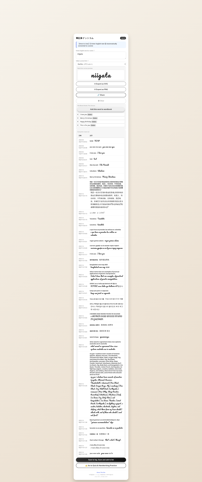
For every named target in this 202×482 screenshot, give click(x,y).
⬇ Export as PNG (101, 89)
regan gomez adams (97, 241)
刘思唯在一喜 (94, 434)
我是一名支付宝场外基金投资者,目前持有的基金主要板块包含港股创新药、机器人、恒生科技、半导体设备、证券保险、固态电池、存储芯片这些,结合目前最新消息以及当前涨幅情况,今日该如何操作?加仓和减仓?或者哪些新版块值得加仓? (106, 186)
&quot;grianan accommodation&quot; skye (105, 420)
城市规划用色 (94, 260)
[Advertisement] (101, 17)
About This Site (101, 472)
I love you (93, 153)
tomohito (93, 225)
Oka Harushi (94, 165)
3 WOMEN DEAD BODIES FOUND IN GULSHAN (105, 314)
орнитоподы (94, 337)
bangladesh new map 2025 (99, 265)
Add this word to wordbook (101, 109)
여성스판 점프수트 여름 (97, 299)
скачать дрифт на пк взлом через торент (104, 246)
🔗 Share (101, 95)
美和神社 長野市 (95, 325)
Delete (90, 114)
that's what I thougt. (97, 440)
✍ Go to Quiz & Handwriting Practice (101, 465)
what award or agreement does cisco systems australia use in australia (105, 343)
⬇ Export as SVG (101, 84)
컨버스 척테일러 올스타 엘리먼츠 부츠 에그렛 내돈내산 (106, 304)
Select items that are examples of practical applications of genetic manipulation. (104, 273)
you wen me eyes (95, 147)
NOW (91, 141)
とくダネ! (93, 213)
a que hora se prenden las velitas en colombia (105, 230)
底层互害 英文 (94, 331)
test (91, 159)
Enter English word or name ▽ (85, 51)
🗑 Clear (101, 101)
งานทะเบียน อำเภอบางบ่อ (97, 445)
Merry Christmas (95, 177)
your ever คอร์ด (95, 453)
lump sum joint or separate (99, 291)
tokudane (93, 171)
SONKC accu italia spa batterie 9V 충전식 (103, 284)
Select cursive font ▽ (82, 61)
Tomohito (93, 219)
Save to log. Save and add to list (101, 460)
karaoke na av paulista (97, 428)
